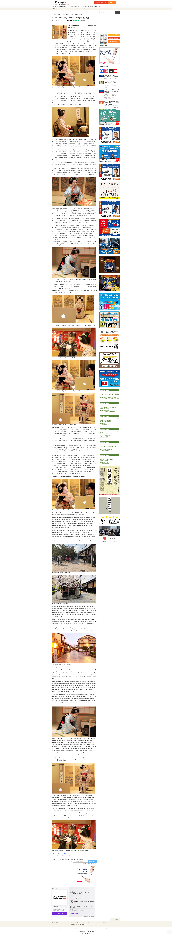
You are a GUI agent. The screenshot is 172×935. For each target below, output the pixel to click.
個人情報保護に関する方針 (75, 924)
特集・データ (83, 8)
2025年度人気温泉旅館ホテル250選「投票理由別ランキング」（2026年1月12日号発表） (111, 103)
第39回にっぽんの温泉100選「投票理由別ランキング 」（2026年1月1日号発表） (111, 91)
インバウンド (58, 14)
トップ (54, 6)
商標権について (106, 922)
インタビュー (67, 8)
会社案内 (90, 8)
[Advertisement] (63, 874)
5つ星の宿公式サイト (84, 6)
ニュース (61, 8)
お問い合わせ (77, 922)
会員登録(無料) (114, 34)
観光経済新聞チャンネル (95, 6)
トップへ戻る (115, 919)
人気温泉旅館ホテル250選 (73, 6)
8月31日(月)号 (103, 45)
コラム (72, 8)
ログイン (113, 2)
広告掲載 (83, 922)
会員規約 (84, 924)
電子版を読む (55, 8)
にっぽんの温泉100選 (61, 6)
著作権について (99, 922)
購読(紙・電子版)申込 (101, 2)
